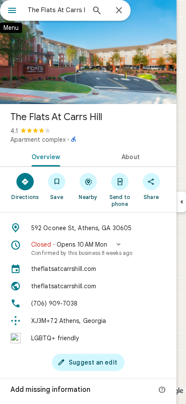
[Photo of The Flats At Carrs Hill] (88, 52)
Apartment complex (38, 139)
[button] (88, 248)
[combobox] (56, 10)
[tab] (44, 156)
